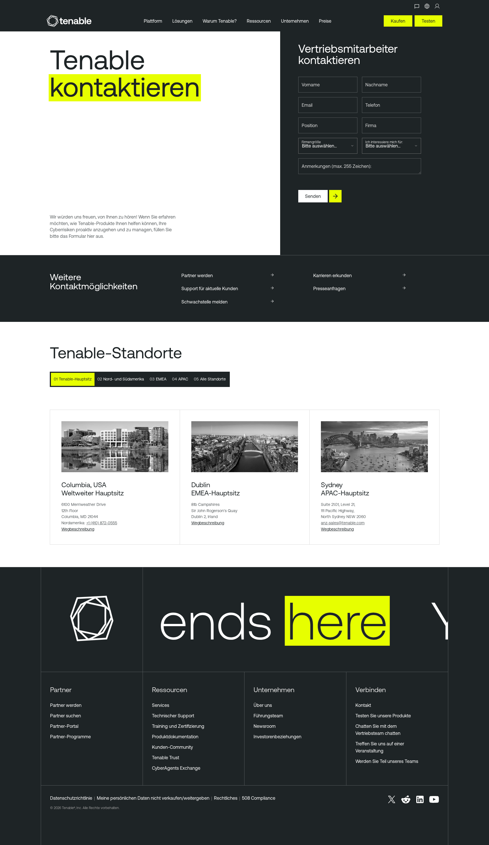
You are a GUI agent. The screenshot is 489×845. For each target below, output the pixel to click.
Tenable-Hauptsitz (73, 379)
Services (160, 705)
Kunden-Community (172, 747)
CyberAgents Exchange (176, 768)
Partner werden (66, 705)
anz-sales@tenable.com (342, 523)
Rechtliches (225, 798)
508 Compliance (258, 798)
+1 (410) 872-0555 (101, 523)
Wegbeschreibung (77, 529)
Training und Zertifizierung (178, 726)
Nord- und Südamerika (120, 379)
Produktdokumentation (175, 736)
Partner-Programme (70, 736)
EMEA (158, 379)
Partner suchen (65, 715)
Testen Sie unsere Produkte (383, 715)
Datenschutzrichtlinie (71, 798)
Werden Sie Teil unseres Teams (386, 761)
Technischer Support (173, 715)
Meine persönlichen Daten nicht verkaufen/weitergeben (153, 798)
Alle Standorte (210, 379)
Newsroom (265, 726)
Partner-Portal (64, 726)
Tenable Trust (165, 757)
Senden (313, 196)
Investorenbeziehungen (277, 736)
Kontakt (363, 705)
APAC (180, 379)
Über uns (263, 705)
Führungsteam (268, 715)
